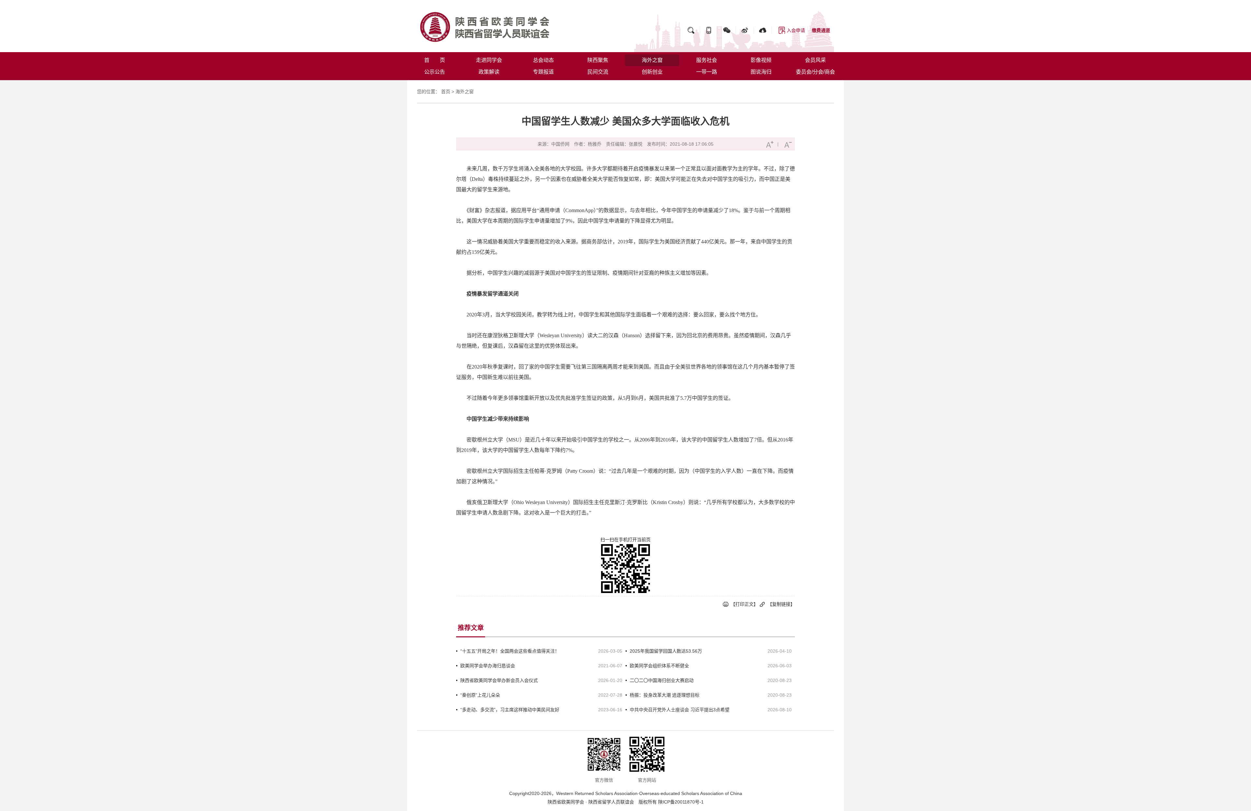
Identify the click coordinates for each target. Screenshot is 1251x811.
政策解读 (489, 72)
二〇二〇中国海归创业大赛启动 (662, 680)
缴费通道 (821, 30)
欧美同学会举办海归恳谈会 (487, 665)
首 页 (434, 60)
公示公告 (434, 72)
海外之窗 (652, 60)
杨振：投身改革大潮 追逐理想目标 (664, 695)
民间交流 (597, 72)
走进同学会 (489, 60)
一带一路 (706, 72)
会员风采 (815, 60)
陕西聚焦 (597, 60)
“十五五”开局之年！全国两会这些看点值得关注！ (509, 651)
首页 (445, 91)
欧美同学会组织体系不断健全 (659, 665)
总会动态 (543, 60)
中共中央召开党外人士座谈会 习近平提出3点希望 (679, 709)
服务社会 (706, 60)
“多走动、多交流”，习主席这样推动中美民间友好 (509, 709)
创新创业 (652, 72)
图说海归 (761, 72)
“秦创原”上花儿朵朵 (480, 695)
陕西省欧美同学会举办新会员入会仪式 (499, 680)
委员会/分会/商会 (815, 72)
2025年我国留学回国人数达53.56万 (666, 651)
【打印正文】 (744, 604)
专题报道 (543, 72)
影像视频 (761, 60)
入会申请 (796, 30)
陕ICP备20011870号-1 (681, 801)
